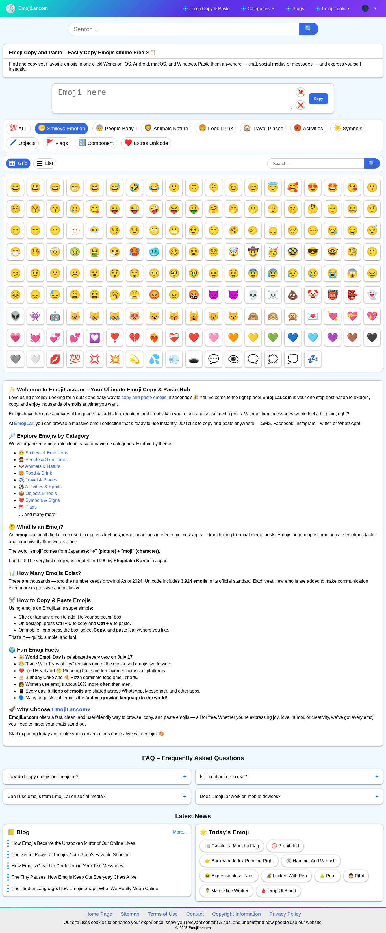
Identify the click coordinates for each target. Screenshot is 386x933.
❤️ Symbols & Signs (39, 500)
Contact (195, 914)
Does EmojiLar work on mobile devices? (289, 796)
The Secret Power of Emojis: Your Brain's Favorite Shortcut (70, 854)
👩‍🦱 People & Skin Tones (43, 459)
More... (180, 832)
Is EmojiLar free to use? (289, 776)
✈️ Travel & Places (38, 480)
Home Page (98, 914)
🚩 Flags (28, 507)
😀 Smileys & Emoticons (43, 452)
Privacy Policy (285, 914)
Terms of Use (163, 914)
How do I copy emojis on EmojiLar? (97, 776)
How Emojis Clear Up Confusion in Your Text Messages (67, 865)
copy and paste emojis (144, 397)
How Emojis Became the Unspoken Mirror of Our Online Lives (73, 843)
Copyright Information (236, 914)
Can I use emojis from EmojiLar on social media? (97, 796)
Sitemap (130, 914)
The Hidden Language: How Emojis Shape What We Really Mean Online (85, 888)
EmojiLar (23, 423)
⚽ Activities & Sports (40, 486)
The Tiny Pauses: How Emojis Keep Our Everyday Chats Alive (74, 877)
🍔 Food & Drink (35, 473)
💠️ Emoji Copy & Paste (206, 8)
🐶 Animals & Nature (39, 466)
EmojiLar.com (33, 8)
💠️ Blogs (295, 8)
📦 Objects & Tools (38, 493)
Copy (318, 99)
